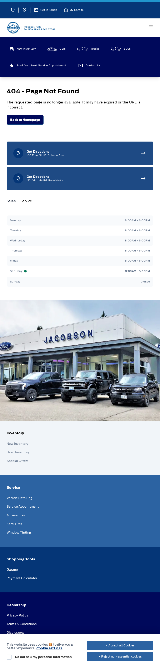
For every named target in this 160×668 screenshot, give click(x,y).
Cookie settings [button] (49, 648)
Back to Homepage (25, 119)
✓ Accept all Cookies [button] (120, 645)
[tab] (13, 201)
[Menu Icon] (150, 26)
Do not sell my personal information (43, 657)
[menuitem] (80, 448)
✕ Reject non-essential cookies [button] (120, 656)
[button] (12, 10)
